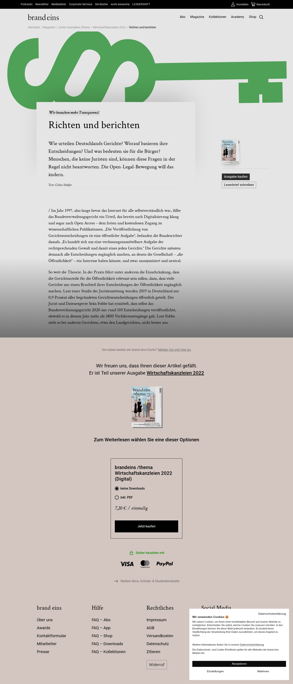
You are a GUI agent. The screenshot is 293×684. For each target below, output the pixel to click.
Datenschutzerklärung (272, 613)
